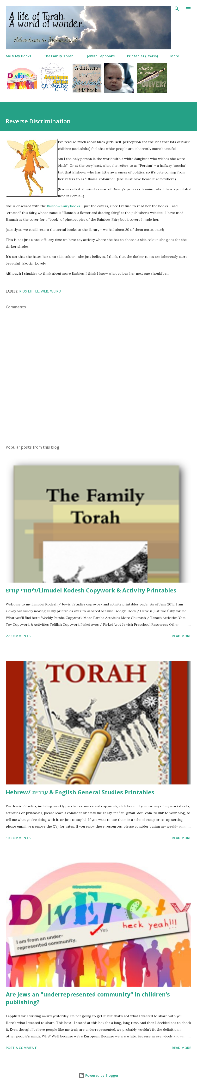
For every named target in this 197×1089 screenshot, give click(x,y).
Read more (181, 636)
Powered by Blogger (101, 1075)
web (44, 291)
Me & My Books (18, 56)
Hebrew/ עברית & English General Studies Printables (80, 792)
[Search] (177, 9)
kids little (29, 291)
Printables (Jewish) (142, 56)
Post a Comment (21, 1047)
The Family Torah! (59, 56)
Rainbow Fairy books (63, 206)
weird (55, 291)
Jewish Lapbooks (101, 56)
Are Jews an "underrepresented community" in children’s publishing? (88, 998)
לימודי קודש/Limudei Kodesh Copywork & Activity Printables (91, 590)
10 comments (18, 838)
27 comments (18, 636)
